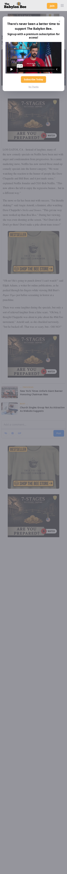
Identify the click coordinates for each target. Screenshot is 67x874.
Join (52, 5)
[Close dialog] (59, 21)
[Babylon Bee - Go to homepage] (15, 5)
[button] (62, 5)
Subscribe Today (33, 79)
